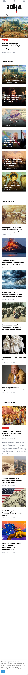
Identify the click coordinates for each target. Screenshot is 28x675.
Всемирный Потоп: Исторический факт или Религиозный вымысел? (12, 295)
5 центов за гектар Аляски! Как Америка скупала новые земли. (12, 121)
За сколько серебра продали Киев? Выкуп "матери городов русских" (14, 78)
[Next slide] (25, 36)
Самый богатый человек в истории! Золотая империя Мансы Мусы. (11, 433)
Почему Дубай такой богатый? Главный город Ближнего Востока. (12, 481)
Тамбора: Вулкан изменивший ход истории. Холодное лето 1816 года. (13, 262)
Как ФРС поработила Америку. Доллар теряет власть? (12, 513)
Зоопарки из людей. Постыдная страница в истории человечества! (11, 327)
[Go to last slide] (2, 36)
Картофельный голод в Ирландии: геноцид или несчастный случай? (12, 230)
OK (3, 672)
